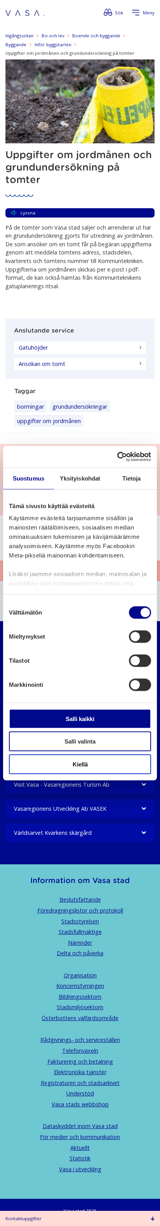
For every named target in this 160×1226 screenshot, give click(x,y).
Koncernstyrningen (80, 985)
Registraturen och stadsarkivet (80, 1083)
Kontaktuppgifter (23, 1218)
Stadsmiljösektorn (80, 1007)
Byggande (15, 44)
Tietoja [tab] (131, 478)
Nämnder (80, 942)
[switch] (140, 636)
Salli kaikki (80, 718)
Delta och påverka (80, 953)
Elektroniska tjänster (80, 1072)
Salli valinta (80, 741)
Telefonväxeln (80, 1050)
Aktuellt (80, 1147)
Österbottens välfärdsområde (80, 1018)
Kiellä (80, 764)
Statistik (80, 1158)
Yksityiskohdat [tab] (80, 478)
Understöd (80, 1093)
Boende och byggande (96, 35)
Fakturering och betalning (80, 1061)
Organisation (80, 975)
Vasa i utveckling (80, 1169)
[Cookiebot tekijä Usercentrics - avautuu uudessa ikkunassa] (117, 457)
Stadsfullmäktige (80, 931)
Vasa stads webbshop (80, 1104)
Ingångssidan (19, 35)
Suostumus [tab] (28, 478)
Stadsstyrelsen (80, 921)
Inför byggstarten (53, 44)
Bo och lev (53, 35)
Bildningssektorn (80, 996)
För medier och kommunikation (80, 1137)
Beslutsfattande (80, 899)
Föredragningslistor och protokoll (80, 910)
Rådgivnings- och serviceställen (80, 1039)
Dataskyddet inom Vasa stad (80, 1126)
